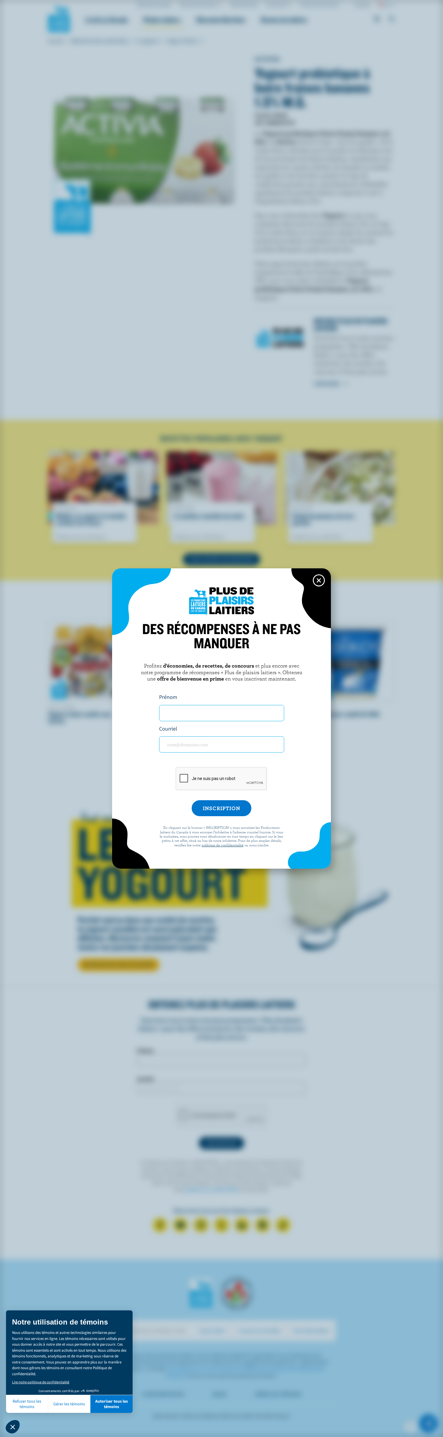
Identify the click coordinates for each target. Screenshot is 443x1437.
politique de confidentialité (222, 845)
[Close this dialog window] (319, 580)
